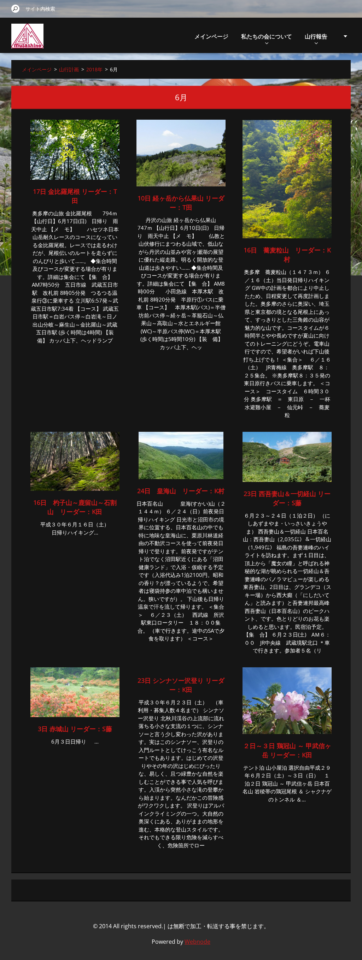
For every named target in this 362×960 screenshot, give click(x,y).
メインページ (211, 36)
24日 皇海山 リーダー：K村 (180, 491)
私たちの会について (266, 36)
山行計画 (69, 69)
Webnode (197, 942)
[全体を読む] (74, 177)
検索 (15, 8)
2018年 (94, 69)
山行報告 (316, 36)
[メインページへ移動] (27, 40)
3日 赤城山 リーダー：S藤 (75, 729)
